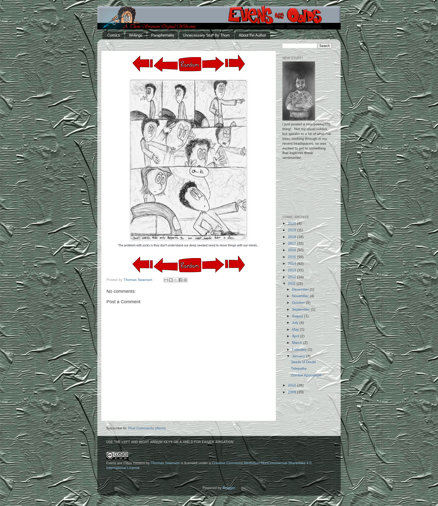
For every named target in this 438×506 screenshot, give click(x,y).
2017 (292, 243)
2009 (292, 392)
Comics (113, 35)
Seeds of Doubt (303, 362)
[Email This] (166, 279)
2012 (292, 277)
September (301, 309)
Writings (135, 35)
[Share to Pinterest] (185, 279)
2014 (292, 263)
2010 (292, 385)
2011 (292, 283)
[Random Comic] (190, 64)
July (295, 323)
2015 (292, 257)
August (298, 316)
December (301, 289)
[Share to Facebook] (180, 279)
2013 (292, 270)
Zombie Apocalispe (306, 375)
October (299, 303)
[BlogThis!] (170, 279)
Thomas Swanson (165, 463)
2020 (292, 223)
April (296, 336)
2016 (292, 250)
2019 (292, 230)
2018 (292, 237)
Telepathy (299, 368)
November (301, 296)
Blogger (229, 488)
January (299, 356)
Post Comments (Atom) (147, 428)
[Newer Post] (213, 70)
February (300, 349)
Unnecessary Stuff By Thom (206, 35)
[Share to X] (175, 279)
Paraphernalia (162, 35)
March (297, 343)
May (296, 329)
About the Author (252, 35)
